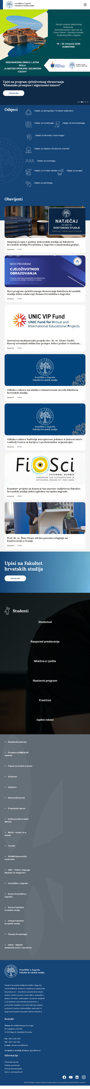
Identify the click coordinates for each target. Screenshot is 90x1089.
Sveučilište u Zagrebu (18, 887)
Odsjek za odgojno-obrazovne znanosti (51, 152)
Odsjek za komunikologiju (73, 126)
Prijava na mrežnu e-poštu (20, 769)
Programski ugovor (17, 812)
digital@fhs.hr (35, 1054)
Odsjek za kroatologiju (44, 126)
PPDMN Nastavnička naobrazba (16, 861)
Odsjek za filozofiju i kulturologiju (49, 138)
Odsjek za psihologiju (43, 186)
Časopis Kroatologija (17, 937)
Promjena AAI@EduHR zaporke (16, 757)
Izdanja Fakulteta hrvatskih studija (14, 925)
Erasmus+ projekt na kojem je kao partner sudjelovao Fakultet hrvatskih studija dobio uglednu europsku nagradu (43, 493)
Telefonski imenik (11, 1065)
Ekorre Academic (80, 1086)
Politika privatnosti (12, 1069)
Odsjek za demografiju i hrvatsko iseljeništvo (53, 114)
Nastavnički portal (16, 801)
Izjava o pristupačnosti (13, 1075)
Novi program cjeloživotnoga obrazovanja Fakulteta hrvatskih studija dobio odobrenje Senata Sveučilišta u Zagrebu (44, 296)
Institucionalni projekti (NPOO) (16, 823)
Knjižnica (12, 790)
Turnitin (11, 849)
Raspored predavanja (45, 645)
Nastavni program (45, 684)
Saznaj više (10, 253)
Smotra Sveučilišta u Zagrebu (16, 898)
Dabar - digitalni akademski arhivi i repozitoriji (18, 949)
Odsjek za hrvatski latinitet (45, 174)
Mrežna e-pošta (45, 664)
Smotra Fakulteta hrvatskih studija (14, 912)
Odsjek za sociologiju (46, 164)
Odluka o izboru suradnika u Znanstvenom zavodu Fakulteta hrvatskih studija (42, 395)
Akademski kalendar (17, 745)
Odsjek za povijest (74, 174)
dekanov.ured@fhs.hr (19, 1049)
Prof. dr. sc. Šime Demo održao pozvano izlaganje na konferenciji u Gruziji (37, 543)
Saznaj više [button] (13, 96)
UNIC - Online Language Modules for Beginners (17, 874)
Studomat (45, 625)
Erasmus (45, 703)
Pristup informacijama (13, 1072)
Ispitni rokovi (45, 723)
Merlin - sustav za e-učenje (16, 837)
